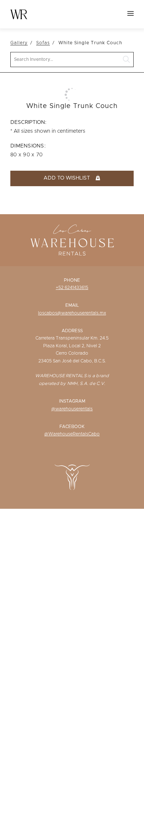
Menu (130, 13)
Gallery (19, 43)
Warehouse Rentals (18, 14)
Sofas (43, 43)
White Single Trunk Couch (90, 43)
